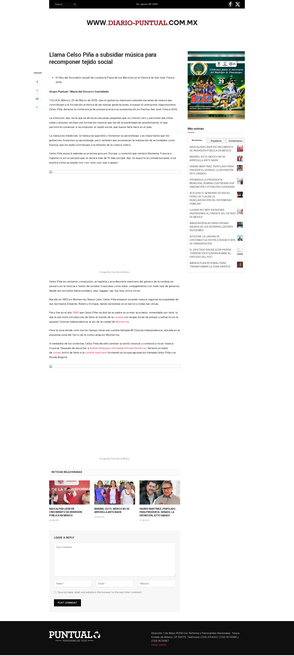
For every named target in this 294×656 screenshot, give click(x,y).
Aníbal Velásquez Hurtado (106, 348)
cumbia (118, 317)
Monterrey (122, 321)
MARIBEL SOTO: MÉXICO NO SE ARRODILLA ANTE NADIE (111, 510)
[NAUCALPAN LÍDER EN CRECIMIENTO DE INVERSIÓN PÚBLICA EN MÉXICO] (69, 492)
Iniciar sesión (158, 644)
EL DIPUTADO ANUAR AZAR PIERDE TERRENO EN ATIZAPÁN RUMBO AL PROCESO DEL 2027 (210, 253)
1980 (76, 312)
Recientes (197, 140)
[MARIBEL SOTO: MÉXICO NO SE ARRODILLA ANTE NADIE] (114, 492)
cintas (57, 352)
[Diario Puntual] (147, 23)
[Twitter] (37, 90)
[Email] (37, 98)
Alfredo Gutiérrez (135, 348)
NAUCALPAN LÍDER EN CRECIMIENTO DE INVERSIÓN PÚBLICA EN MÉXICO (65, 512)
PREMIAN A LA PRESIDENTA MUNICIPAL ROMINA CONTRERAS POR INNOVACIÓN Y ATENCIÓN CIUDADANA (212, 183)
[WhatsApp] (37, 107)
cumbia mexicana (96, 352)
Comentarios (235, 141)
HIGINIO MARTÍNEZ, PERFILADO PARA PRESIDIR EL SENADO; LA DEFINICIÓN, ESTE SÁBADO (157, 512)
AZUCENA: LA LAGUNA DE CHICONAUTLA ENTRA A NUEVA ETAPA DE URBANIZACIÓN (212, 240)
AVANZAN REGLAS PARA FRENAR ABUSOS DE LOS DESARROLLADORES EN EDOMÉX (211, 227)
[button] (216, 85)
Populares (216, 141)
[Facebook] (37, 82)
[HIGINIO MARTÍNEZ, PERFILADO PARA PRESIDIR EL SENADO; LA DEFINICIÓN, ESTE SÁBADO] (160, 492)
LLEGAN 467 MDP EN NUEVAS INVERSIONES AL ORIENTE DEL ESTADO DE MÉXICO (213, 213)
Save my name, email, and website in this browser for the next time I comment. (100, 592)
